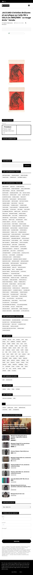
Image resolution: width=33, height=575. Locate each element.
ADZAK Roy (12, 186)
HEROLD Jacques (25, 238)
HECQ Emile (23, 236)
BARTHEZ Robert (20, 190)
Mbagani (25, 358)
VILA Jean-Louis (6, 302)
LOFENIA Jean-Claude (7, 256)
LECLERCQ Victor (25, 252)
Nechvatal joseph (15, 271)
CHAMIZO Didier (23, 205)
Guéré (22, 350)
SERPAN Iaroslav (16, 288)
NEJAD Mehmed (19, 269)
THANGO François (23, 292)
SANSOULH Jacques (7, 285)
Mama (10, 358)
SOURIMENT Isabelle (22, 177)
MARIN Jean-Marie (24, 261)
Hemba (26, 350)
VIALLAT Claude (22, 300)
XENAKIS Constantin (7, 310)
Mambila (15, 358)
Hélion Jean (26, 240)
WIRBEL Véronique (23, 308)
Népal (8, 389)
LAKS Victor (13, 250)
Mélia (13, 269)
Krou (26, 352)
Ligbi (28, 354)
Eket (22, 347)
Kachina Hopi (9, 379)
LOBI (19, 354)
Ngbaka (18, 360)
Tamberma (20, 364)
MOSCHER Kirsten (22, 267)
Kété (16, 354)
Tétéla (26, 366)
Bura (25, 343)
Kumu (7, 354)
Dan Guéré (25, 345)
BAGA (26, 339)
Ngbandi (23, 360)
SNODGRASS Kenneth (7, 290)
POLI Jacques (5, 279)
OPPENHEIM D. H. (6, 273)
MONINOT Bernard (7, 267)
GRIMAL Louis (14, 232)
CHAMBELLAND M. (14, 205)
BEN (20, 192)
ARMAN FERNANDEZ (15, 188)
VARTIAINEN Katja (6, 300)
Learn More (14, 572)
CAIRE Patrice (14, 203)
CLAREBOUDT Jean (22, 324)
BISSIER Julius (6, 194)
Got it (21, 572)
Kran (22, 352)
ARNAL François (6, 190)
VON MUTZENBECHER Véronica (9, 304)
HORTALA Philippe (14, 326)
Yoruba (19, 368)
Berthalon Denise (22, 199)
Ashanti (18, 339)
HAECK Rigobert (25, 234)
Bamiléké (18, 341)
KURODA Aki (16, 248)
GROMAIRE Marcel (22, 232)
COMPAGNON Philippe (23, 207)
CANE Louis (21, 203)
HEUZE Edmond (15, 240)
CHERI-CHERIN (5, 207)
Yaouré (14, 368)
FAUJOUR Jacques (15, 175)
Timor (13, 389)
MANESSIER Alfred (6, 261)
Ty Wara (17, 366)
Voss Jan (13, 306)
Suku (27, 362)
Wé (6, 368)
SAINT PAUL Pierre (21, 283)
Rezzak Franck (12, 283)
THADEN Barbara (14, 292)
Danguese (5, 347)
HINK (21, 240)
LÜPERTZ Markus (16, 256)
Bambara (13, 341)
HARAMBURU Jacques (14, 236)
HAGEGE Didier (6, 236)
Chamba (11, 345)
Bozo (21, 343)
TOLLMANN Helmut (15, 294)
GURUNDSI (8, 350)
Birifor (13, 343)
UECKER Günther (23, 296)
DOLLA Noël (14, 215)
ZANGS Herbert (16, 310)
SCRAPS (20, 285)
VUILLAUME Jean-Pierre (22, 304)
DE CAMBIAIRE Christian (8, 211)
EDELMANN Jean (19, 219)
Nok (28, 360)
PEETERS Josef (26, 275)
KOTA (10, 352)
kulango (14, 370)
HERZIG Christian (6, 240)
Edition (4, 407)
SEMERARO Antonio (7, 288)
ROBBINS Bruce (22, 281)
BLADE (19, 194)
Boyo (18, 343)
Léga (17, 356)
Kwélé (12, 354)
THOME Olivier (6, 294)
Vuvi (4, 368)
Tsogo (13, 366)
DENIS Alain (5, 213)
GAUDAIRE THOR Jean (23, 228)
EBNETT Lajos (11, 219)
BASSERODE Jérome (16, 320)
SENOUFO (13, 362)
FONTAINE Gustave (7, 225)
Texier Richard (14, 296)
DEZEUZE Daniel (22, 213)
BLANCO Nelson (25, 194)
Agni (14, 339)
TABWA (9, 364)
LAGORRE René (6, 250)
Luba (4, 356)
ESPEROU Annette (6, 221)
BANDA (4, 341)
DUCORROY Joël (21, 217)
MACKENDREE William (7, 259)
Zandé (24, 368)
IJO (3, 352)
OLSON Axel (23, 271)
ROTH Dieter (5, 283)
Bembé (8, 343)
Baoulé (4, 343)
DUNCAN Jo (5, 219)
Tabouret (15, 364)
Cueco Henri (27, 209)
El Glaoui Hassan (6, 223)
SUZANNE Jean (27, 290)
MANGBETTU (22, 356)
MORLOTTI (14, 267)
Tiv (3, 366)
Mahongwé (5, 358)
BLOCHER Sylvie (6, 322)
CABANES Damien (6, 203)
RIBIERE (15, 281)
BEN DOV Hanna (26, 192)
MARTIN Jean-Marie (15, 263)
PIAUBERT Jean (24, 277)
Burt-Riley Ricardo (24, 201)
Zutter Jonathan (25, 310)
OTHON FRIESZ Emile (15, 273)
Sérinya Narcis (6, 292)
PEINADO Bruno (6, 277)
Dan (20, 345)
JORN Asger (14, 244)
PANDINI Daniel (20, 328)
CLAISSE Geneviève (14, 207)
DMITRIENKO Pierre (7, 215)
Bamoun (24, 341)
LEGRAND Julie (13, 177)
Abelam (9, 339)
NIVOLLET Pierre (6, 271)
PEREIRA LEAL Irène (15, 277)
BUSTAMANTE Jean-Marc (16, 322)
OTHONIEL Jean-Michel (7, 275)
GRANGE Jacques (6, 232)
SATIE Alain (14, 285)
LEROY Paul (5, 254)
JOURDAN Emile (22, 244)
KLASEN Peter (23, 246)
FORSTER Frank (25, 225)
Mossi (8, 360)
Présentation (22, 407)
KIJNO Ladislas (6, 246)
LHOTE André (12, 254)
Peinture (4, 24)
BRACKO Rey (23, 196)
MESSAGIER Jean (23, 263)
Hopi (4, 379)
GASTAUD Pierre (13, 228)
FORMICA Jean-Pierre (16, 225)
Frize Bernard (6, 228)
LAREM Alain (10, 407)
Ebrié (19, 347)
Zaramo (4, 370)
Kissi (19, 352)
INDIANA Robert (14, 242)
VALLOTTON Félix (10, 298)
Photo (16, 407)
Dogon (14, 347)
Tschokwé (7, 366)
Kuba (4, 354)
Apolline (13, 190)
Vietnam (17, 389)
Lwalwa (12, 356)
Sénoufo (4, 364)
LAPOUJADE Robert (7, 252)
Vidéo (10, 409)
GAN (3, 350)
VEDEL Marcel (15, 300)
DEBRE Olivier (17, 211)
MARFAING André (15, 261)
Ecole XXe (14, 221)
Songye (17, 362)
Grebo (17, 350)
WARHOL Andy (19, 306)
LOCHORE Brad (19, 254)
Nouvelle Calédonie (7, 398)
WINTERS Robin (14, 308)
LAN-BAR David (20, 250)
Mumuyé (13, 360)
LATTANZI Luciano (16, 252)
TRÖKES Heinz (23, 294)
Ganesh (4, 389)
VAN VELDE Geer (19, 298)
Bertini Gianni (15, 201)
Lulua (7, 356)
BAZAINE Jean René (14, 192)
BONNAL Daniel (15, 196)
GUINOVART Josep (6, 234)
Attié (22, 339)
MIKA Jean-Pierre (6, 265)
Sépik (14, 398)
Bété (7, 345)
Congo (16, 345)
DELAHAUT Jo (24, 211)
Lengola (24, 354)
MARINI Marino (6, 263)
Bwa (3, 345)
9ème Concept (6, 186)
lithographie (16, 409)
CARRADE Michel (6, 205)
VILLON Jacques (14, 302)
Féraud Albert (6, 326)
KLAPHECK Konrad (14, 246)
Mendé (4, 360)
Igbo (6, 352)
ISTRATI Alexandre (24, 242)
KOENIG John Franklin (7, 248)
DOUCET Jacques (13, 217)
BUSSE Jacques (13, 199)
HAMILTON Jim (5, 177)
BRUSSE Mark (5, 199)
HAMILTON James (24, 175)
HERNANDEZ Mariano (15, 238)
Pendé (4, 362)
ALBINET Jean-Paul (20, 186)
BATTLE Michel (25, 320)
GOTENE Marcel (23, 230)
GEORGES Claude (6, 230)
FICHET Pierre (15, 223)
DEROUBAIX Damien (13, 213)
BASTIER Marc (5, 192)
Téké (22, 366)
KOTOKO (14, 352)
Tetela (26, 364)
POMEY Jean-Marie (13, 279)
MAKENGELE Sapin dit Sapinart (20, 259)
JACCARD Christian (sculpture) (9, 328)
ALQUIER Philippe (6, 188)
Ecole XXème (20, 221)
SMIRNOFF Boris (25, 288)
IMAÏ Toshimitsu (6, 242)
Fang (26, 347)
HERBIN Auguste (6, 238)
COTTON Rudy (13, 209)
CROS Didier (19, 209)
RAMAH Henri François (8, 281)
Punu (8, 362)
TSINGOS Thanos (6, 296)
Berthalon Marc (6, 175)
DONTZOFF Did (5, 217)
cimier (9, 370)
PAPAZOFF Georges (18, 275)
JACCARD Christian (6, 244)
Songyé (22, 362)
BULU (8, 341)
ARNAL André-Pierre (25, 188)
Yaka (10, 368)
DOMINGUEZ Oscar (23, 215)
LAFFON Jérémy (24, 248)
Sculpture (5, 409)
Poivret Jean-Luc (22, 279)
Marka (20, 358)
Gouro (13, 350)
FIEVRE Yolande (22, 223)
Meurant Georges (7, 269)
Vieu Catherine (6, 306)
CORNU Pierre (5, 209)
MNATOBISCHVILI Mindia (16, 265)
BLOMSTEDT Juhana (7, 196)
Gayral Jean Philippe (16, 234)
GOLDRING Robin (14, 230)
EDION (25, 219)
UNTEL (4, 298)
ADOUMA (4, 339)
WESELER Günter (6, 308)
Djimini (10, 347)
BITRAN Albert (13, 194)
